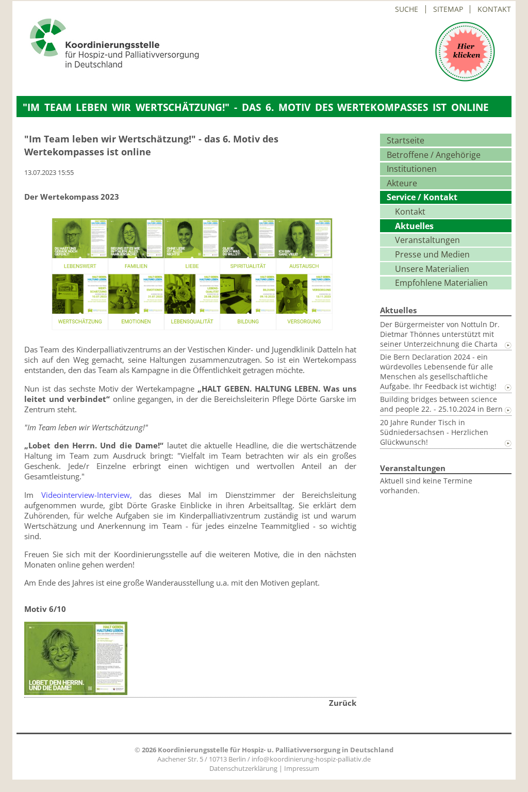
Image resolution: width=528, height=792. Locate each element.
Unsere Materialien (432, 268)
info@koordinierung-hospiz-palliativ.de (311, 759)
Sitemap (448, 9)
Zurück (342, 703)
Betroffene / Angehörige (434, 154)
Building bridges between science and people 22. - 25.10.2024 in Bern (441, 404)
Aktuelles (414, 226)
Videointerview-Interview (85, 495)
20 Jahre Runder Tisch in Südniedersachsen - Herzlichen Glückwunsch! (434, 432)
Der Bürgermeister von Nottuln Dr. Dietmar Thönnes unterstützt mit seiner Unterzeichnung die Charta (440, 334)
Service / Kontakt (422, 197)
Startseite (405, 140)
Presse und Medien (432, 254)
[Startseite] (108, 65)
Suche (406, 9)
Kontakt (494, 9)
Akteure (402, 183)
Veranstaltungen (427, 240)
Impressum (301, 768)
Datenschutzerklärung (243, 768)
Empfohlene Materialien (441, 282)
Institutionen (412, 168)
